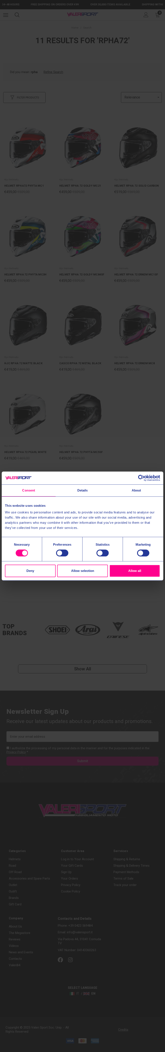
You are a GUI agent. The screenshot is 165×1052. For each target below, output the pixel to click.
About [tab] (136, 490)
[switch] (62, 553)
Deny (30, 571)
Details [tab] (82, 490)
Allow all (134, 571)
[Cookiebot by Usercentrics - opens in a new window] (141, 478)
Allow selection (82, 571)
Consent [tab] (28, 490)
